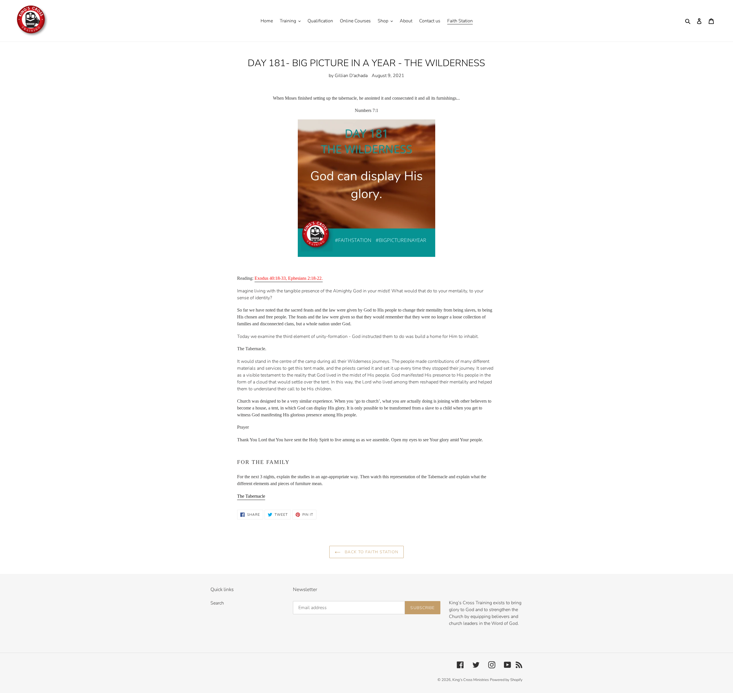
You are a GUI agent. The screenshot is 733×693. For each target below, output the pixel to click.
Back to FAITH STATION (370, 552)
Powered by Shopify (506, 679)
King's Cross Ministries (470, 679)
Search (217, 603)
